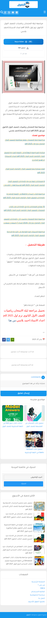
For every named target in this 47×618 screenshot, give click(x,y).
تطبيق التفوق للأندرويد (36, 602)
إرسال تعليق (23, 393)
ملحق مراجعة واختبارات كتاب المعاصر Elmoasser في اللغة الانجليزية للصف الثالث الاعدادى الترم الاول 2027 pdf (17, 561)
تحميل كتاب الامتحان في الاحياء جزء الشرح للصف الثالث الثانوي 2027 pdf (18, 537)
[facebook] (5, 12)
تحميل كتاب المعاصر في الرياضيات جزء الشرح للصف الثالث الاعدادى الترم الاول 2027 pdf (17, 550)
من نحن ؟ (41, 585)
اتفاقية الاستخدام (38, 592)
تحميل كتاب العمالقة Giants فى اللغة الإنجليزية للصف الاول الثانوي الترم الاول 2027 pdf (34, 452)
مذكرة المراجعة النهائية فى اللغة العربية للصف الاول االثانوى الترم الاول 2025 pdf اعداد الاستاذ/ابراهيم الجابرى (24, 156)
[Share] (12, 340)
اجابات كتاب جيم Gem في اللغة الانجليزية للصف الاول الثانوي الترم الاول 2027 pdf (12, 425)
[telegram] (16, 12)
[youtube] (13, 12)
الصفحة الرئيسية (38, 582)
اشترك (23, 484)
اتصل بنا (41, 598)
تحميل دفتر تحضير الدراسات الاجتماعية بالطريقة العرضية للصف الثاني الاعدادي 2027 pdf (17, 506)
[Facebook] (4, 340)
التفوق (28, 615)
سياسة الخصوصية (37, 595)
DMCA (42, 588)
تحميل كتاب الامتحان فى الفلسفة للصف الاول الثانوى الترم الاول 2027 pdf (34, 425)
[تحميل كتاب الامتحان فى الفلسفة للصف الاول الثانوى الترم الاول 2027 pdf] (34, 413)
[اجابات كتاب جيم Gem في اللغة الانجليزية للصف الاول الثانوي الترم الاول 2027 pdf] (12, 413)
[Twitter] (8, 340)
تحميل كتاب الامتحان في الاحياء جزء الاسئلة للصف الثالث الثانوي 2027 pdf (18, 515)
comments (36, 377)
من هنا (12, 320)
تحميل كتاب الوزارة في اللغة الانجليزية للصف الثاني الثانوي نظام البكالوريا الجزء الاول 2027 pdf (18, 528)
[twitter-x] (9, 12)
